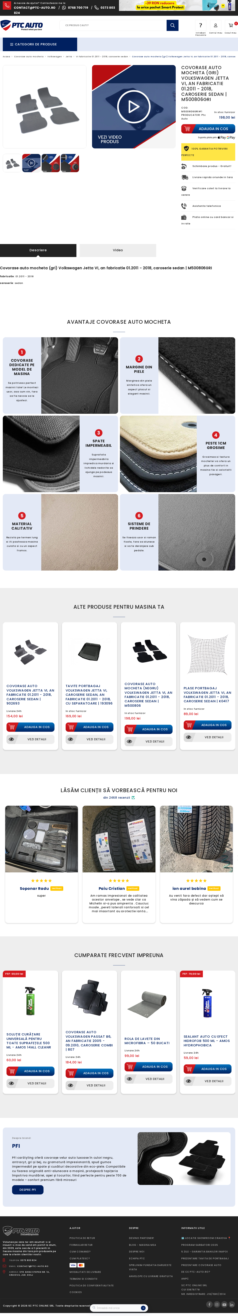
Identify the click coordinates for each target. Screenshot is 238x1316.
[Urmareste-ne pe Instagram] (217, 1304)
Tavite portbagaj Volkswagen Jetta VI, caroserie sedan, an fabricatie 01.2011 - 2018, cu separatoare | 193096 (89, 695)
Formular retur (81, 1245)
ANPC (185, 1278)
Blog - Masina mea (142, 1245)
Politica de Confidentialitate (92, 1285)
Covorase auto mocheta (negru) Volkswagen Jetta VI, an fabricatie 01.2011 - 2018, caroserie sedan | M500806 (148, 695)
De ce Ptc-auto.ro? (195, 1272)
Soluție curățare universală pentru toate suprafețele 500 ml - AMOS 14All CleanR (29, 1041)
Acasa (6, 56)
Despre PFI (28, 1190)
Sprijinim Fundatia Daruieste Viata (150, 1267)
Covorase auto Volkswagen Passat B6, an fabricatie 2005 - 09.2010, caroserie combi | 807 (89, 1041)
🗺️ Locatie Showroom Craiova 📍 (206, 1238)
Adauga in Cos (37, 727)
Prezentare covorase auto (201, 1265)
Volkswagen (54, 56)
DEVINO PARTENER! (141, 1238)
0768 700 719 (78, 8)
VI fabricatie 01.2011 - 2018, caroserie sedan (102, 56)
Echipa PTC (137, 1258)
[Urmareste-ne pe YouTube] (224, 1304)
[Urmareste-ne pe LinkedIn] (232, 1304)
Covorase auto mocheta (29, 56)
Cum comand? (80, 1251)
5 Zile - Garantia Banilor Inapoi (204, 1251)
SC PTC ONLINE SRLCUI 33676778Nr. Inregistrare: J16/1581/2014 (203, 1290)
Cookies (76, 1292)
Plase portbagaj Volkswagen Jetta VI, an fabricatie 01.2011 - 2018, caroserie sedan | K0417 (207, 694)
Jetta (69, 56)
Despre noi (136, 1251)
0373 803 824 (28, 1260)
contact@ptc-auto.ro (35, 8)
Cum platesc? (80, 1258)
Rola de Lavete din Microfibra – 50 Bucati (147, 1040)
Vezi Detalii (37, 739)
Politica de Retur (82, 1238)
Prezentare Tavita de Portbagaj (205, 1258)
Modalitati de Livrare (85, 1272)
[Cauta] (172, 25)
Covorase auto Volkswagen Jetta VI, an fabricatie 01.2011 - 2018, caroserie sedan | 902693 (30, 695)
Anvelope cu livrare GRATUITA (151, 1276)
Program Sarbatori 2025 (199, 1245)
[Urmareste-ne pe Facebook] (209, 1304)
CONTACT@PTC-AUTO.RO (32, 1266)
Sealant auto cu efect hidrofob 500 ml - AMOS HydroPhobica (207, 1041)
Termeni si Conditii (83, 1279)
